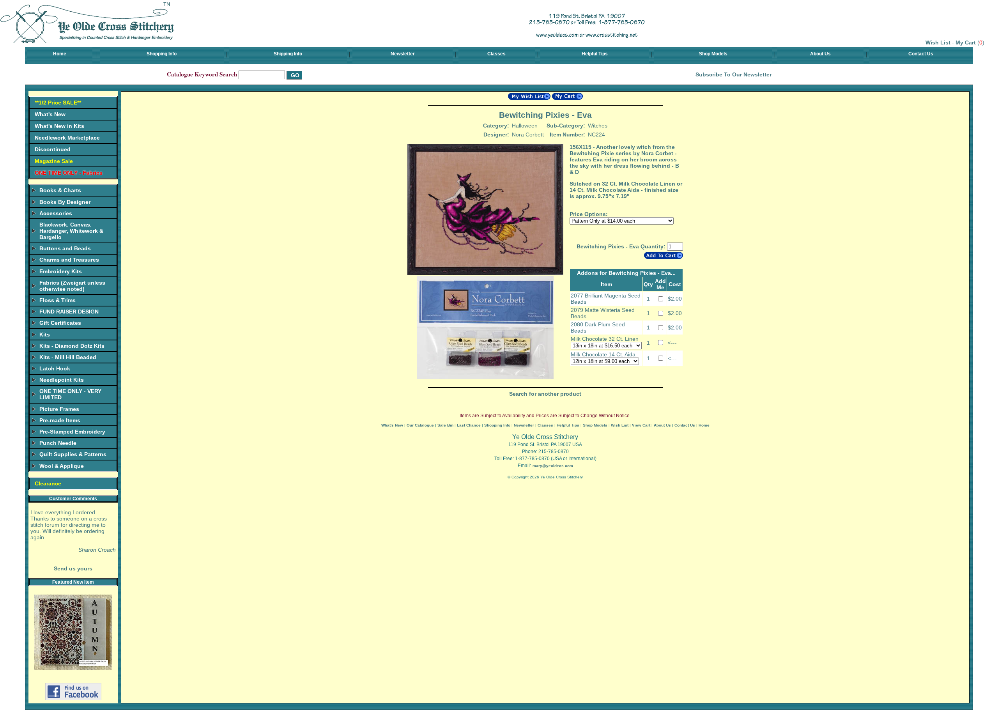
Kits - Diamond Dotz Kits (71, 346)
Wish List (937, 42)
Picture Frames (59, 409)
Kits (44, 334)
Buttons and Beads (65, 248)
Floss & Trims (57, 300)
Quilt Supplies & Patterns (72, 454)
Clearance (48, 483)
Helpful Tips (595, 54)
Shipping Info (288, 54)
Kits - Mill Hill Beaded (67, 357)
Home (59, 54)
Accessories (55, 213)
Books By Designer (64, 202)
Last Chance (469, 425)
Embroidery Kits (60, 271)
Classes (496, 54)
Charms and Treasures (69, 260)
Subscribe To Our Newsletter (733, 74)
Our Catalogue (420, 425)
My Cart (966, 42)
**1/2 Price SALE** (58, 102)
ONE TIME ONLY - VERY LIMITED (70, 394)
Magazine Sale (54, 161)
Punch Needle (57, 443)
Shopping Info (162, 54)
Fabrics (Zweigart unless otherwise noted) (72, 286)
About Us (820, 54)
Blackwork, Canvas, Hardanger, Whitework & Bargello (71, 230)
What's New (50, 114)
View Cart (641, 425)
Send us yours (73, 568)
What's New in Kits (59, 126)
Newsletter (403, 54)
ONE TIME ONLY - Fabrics (69, 173)
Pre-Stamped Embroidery (72, 431)
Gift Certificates (60, 323)
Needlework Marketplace (67, 138)
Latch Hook (54, 368)
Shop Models (713, 54)
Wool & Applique (61, 466)
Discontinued (53, 149)
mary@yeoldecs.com (553, 466)
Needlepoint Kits (61, 380)
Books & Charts (60, 190)
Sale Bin (445, 425)
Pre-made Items (59, 420)
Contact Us (920, 54)
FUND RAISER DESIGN (69, 311)
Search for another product (545, 394)
